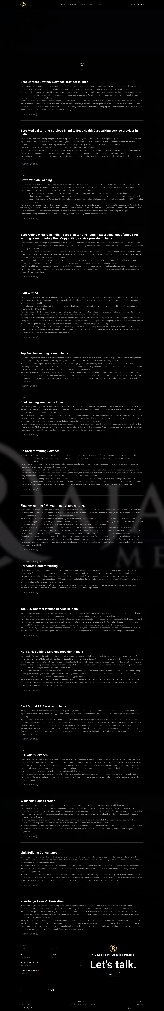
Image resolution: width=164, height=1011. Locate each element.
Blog (90, 4)
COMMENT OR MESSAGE (29, 971)
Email (23, 954)
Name (23, 945)
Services (73, 4)
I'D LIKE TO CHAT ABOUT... (29, 963)
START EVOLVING (81, 44)
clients (82, 4)
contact (99, 4)
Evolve (50, 990)
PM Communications (137, 1008)
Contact (112, 974)
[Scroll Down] (82, 67)
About (63, 4)
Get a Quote (136, 4)
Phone (55, 954)
